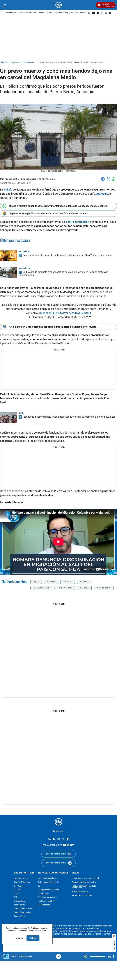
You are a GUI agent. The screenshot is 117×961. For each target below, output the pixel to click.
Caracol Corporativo (22, 912)
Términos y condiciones (82, 895)
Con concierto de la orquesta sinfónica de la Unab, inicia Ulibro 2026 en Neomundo (67, 255)
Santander (84, 582)
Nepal (41, 13)
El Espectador (20, 901)
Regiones (16, 62)
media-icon (58, 956)
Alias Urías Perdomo (27, 13)
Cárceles (51, 582)
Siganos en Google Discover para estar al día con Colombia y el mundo (48, 213)
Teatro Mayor (19, 905)
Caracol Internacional (23, 909)
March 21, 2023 (83, 317)
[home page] (58, 5)
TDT (40, 886)
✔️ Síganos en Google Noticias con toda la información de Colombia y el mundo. (53, 326)
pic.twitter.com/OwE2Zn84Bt (73, 313)
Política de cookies (80, 892)
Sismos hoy (63, 13)
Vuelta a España (78, 13)
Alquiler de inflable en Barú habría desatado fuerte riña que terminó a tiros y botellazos (69, 416)
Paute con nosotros (46, 901)
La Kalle (17, 890)
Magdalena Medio (41, 588)
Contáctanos (43, 893)
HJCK (16, 893)
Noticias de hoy (103, 588)
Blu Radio (4, 62)
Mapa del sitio (44, 905)
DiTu (16, 897)
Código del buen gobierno (48, 890)
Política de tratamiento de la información (84, 887)
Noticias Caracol (21, 878)
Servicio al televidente (47, 878)
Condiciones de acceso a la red (85, 878)
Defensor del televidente (48, 882)
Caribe (21, 413)
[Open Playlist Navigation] (113, 956)
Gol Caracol (19, 886)
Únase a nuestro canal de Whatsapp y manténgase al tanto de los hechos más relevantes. (58, 206)
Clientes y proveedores (47, 897)
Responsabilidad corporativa (84, 882)
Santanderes (28, 62)
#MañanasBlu (46, 313)
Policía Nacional (65, 588)
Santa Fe (51, 13)
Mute (85, 956)
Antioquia (68, 582)
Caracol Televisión (22, 882)
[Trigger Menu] (4, 5)
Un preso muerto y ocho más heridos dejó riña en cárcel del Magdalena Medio (71, 62)
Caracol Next (19, 916)
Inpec (36, 582)
